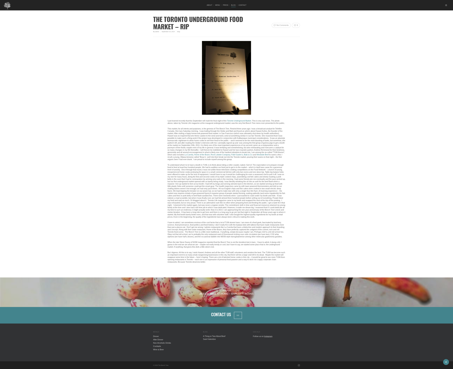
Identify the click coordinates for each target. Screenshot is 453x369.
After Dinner (158, 340)
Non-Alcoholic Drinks (162, 343)
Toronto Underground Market (239, 121)
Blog (233, 5)
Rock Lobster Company (220, 155)
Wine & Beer (158, 350)
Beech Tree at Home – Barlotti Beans (226, 292)
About (209, 5)
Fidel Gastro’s (237, 155)
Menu (217, 5)
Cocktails (157, 346)
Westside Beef (263, 155)
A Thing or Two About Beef (214, 336)
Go (238, 315)
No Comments (282, 25)
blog (178, 31)
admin (157, 31)
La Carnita (189, 155)
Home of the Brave (202, 155)
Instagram (268, 336)
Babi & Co (248, 155)
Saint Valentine (209, 339)
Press (225, 5)
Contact (242, 5)
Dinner (156, 336)
